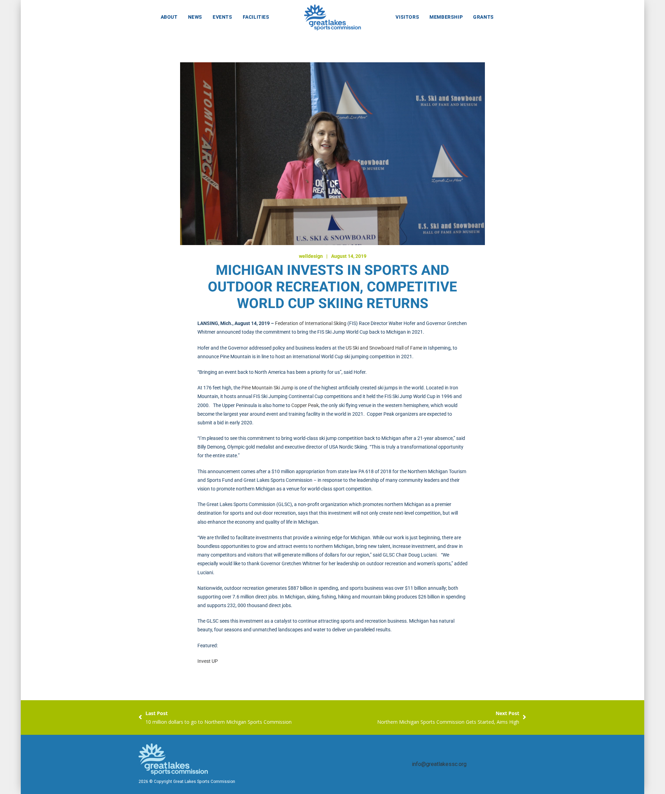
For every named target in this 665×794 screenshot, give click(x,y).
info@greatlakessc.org (439, 764)
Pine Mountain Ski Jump (267, 387)
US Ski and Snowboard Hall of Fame (384, 348)
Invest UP (207, 661)
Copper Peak (305, 405)
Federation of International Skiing (310, 323)
